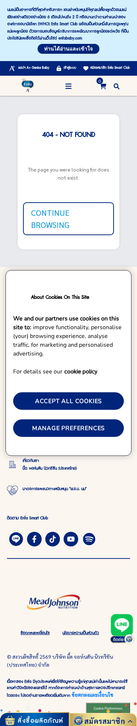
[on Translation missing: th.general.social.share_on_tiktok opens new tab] (52, 538)
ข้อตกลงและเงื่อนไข (92, 694)
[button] (116, 86)
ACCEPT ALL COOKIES (68, 401)
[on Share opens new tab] (34, 538)
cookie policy (80, 371)
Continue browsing (50, 218)
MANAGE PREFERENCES (68, 428)
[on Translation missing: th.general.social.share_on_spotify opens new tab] (89, 538)
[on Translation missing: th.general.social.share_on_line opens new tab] (16, 538)
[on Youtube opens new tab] (71, 538)
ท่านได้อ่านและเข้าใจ (68, 48)
